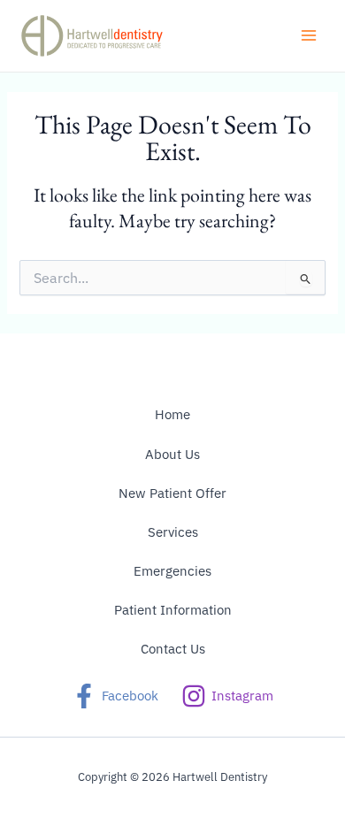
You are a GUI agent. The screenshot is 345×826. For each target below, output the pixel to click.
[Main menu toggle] (308, 35)
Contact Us (173, 648)
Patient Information (173, 609)
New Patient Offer (172, 493)
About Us (172, 454)
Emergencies (172, 570)
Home (172, 414)
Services (173, 532)
